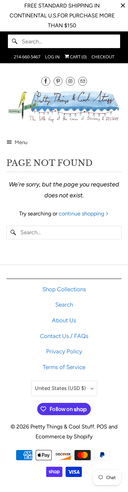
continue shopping (82, 213)
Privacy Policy (64, 351)
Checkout (102, 57)
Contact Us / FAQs (64, 336)
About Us (64, 320)
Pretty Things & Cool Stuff (62, 426)
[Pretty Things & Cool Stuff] (63, 108)
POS (102, 426)
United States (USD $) (61, 388)
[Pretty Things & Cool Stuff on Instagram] (70, 81)
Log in (52, 57)
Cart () (78, 57)
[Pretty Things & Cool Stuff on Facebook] (45, 81)
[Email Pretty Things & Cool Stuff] (82, 81)
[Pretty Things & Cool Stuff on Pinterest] (58, 81)
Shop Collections (64, 289)
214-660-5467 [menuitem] (27, 57)
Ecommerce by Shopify (64, 436)
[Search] (15, 41)
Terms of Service (64, 367)
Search (64, 304)
